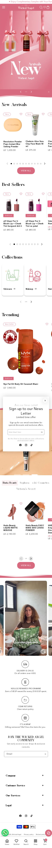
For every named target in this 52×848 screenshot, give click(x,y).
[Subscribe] (41, 432)
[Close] (45, 400)
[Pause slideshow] (49, 91)
